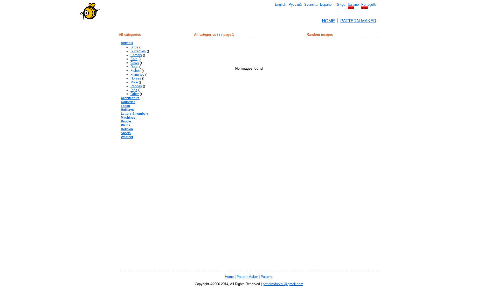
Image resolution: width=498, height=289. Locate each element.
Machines (128, 117)
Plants (125, 125)
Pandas (136, 86)
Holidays (127, 109)
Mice (134, 82)
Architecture (130, 98)
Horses (135, 78)
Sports (126, 133)
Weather (127, 137)
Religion (127, 129)
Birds (134, 47)
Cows (134, 63)
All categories (205, 35)
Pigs (133, 90)
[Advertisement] (95, 93)
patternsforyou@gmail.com (283, 284)
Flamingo (137, 74)
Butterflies (138, 51)
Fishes (135, 71)
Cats (133, 59)
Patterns (267, 277)
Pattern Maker (358, 20)
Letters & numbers (135, 113)
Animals (127, 43)
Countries (128, 102)
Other (134, 94)
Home (328, 20)
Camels (136, 55)
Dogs (134, 67)
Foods (125, 105)
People (126, 121)
